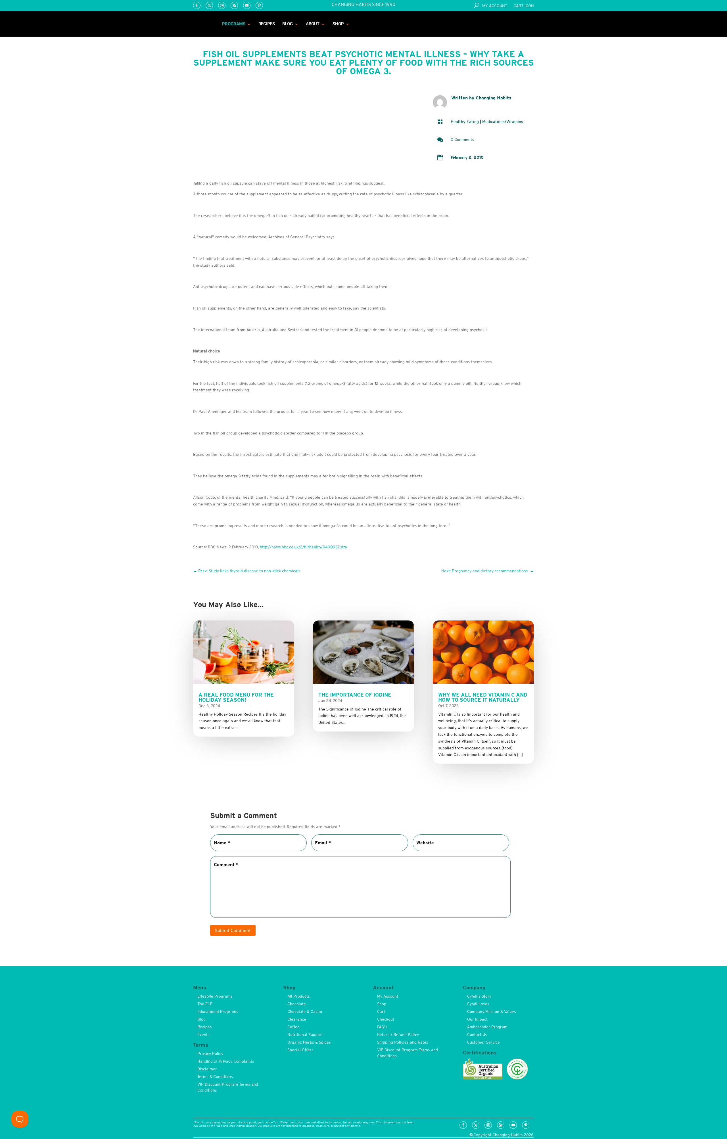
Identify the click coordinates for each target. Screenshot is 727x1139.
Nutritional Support (305, 1034)
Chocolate (296, 1004)
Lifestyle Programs (215, 996)
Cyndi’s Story (479, 996)
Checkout (385, 1019)
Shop (338, 23)
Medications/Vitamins (502, 121)
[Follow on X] (209, 5)
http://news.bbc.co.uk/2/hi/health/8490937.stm (303, 547)
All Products (298, 996)
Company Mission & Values (491, 1011)
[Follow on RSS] (234, 5)
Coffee (293, 1027)
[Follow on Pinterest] (259, 5)
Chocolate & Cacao (304, 1011)
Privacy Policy (210, 1053)
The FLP (204, 1004)
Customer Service (483, 1042)
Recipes (266, 23)
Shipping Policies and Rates (402, 1042)
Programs (233, 23)
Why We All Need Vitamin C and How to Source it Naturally (482, 697)
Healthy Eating (465, 121)
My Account (494, 6)
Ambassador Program (487, 1027)
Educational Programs (217, 1011)
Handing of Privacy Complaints (225, 1061)
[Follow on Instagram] (221, 5)
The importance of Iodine (354, 695)
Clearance (296, 1019)
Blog (287, 23)
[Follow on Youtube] (246, 5)
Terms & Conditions (215, 1076)
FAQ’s (382, 1027)
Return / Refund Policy (398, 1034)
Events (203, 1034)
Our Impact (477, 1019)
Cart (381, 1011)
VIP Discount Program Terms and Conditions (227, 1087)
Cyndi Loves (478, 1004)
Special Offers (300, 1050)
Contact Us (477, 1034)
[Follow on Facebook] (196, 5)
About (312, 23)
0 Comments (462, 139)
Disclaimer (207, 1069)
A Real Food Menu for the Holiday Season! (236, 697)
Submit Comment (233, 930)
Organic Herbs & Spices (309, 1042)
